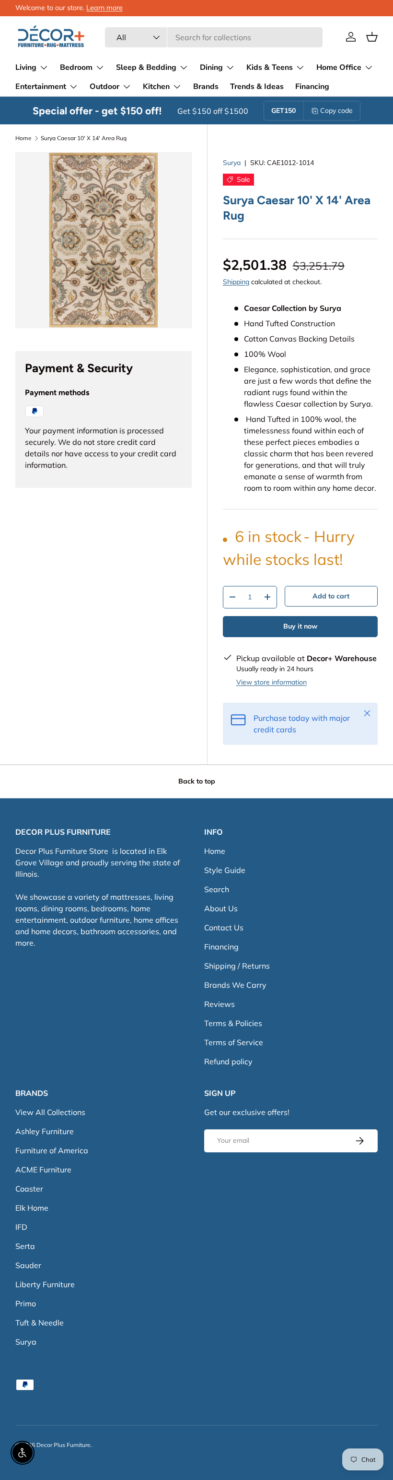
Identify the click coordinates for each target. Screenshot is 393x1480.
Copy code (336, 110)
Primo (25, 1303)
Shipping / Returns (237, 966)
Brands (206, 86)
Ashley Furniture (44, 1131)
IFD (21, 1227)
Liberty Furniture (45, 1284)
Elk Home (31, 1208)
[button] (371, 36)
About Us (221, 908)
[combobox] (214, 37)
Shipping (236, 281)
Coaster (29, 1188)
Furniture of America (51, 1150)
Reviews (219, 1004)
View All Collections (50, 1112)
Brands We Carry (235, 985)
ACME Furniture (43, 1169)
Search (216, 889)
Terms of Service (233, 1042)
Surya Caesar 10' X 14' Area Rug (84, 138)
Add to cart (330, 596)
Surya (232, 162)
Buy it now (300, 626)
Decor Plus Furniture (63, 1444)
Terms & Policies (233, 1023)
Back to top (196, 781)
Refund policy (228, 1061)
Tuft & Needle (39, 1322)
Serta (25, 1246)
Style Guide (224, 870)
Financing (312, 86)
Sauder (28, 1265)
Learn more (104, 7)
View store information (271, 682)
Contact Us (223, 927)
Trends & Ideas (257, 86)
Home (23, 138)
